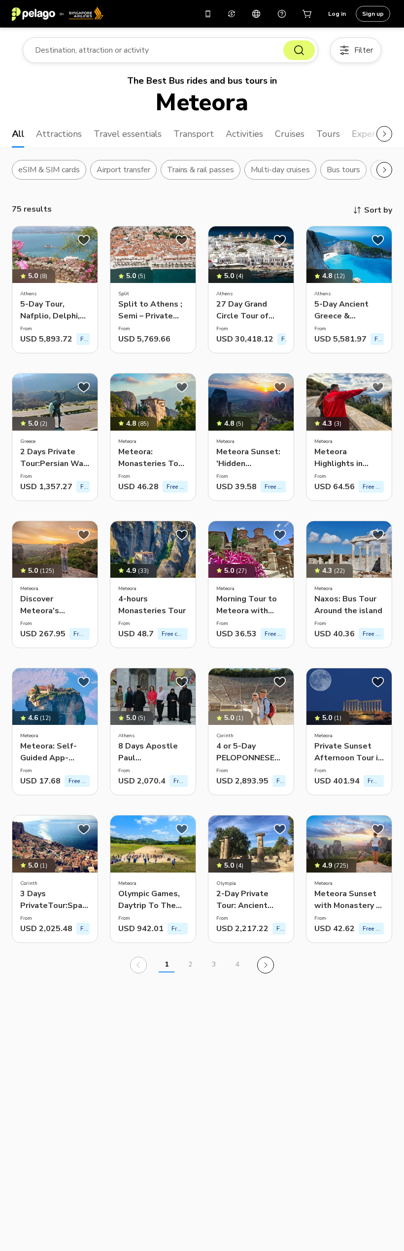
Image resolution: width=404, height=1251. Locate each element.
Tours (328, 134)
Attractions (59, 134)
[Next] (265, 965)
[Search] (299, 50)
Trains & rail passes (201, 169)
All (18, 134)
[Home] (57, 14)
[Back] (138, 965)
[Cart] (307, 14)
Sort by (378, 210)
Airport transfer (123, 169)
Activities (244, 134)
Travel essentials (128, 134)
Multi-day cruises (280, 169)
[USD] (231, 14)
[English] (256, 14)
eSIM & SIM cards (49, 169)
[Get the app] (208, 14)
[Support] (282, 14)
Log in (337, 14)
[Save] (84, 240)
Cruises (289, 134)
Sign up (373, 14)
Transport (193, 134)
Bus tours (343, 169)
